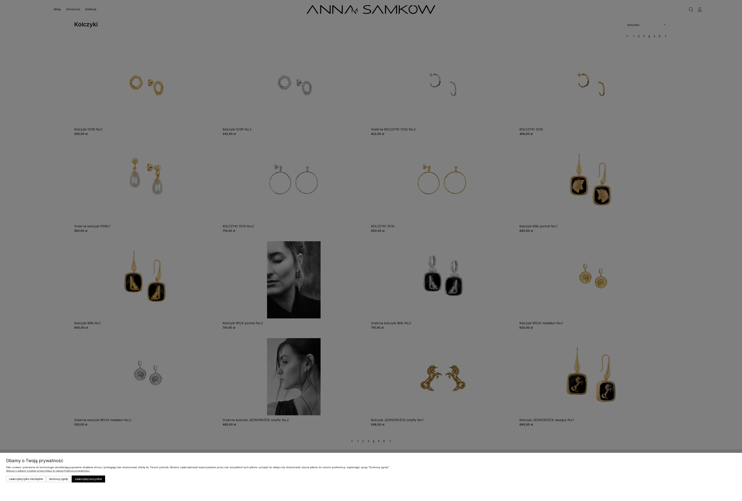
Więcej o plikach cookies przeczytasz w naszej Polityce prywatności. (48, 470)
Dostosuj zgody (58, 479)
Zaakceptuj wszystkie (88, 479)
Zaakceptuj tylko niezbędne (26, 479)
